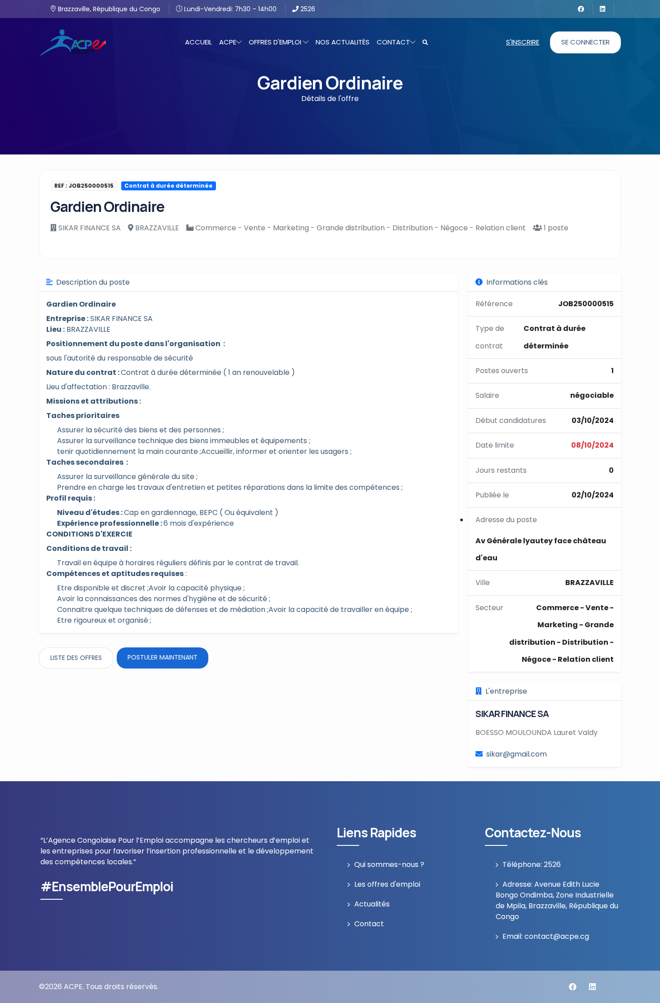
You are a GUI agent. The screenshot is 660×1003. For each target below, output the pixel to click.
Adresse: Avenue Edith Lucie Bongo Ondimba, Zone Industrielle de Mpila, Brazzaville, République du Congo (557, 900)
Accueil (198, 42)
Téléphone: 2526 (531, 864)
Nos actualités (343, 42)
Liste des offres (76, 657)
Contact (369, 924)
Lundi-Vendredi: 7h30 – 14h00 (229, 8)
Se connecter (585, 42)
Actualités (372, 904)
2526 (307, 8)
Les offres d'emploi (387, 884)
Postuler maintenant (163, 657)
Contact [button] (393, 42)
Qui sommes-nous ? (389, 864)
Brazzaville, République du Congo (108, 8)
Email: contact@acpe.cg (545, 936)
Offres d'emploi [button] (276, 42)
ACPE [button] (227, 42)
